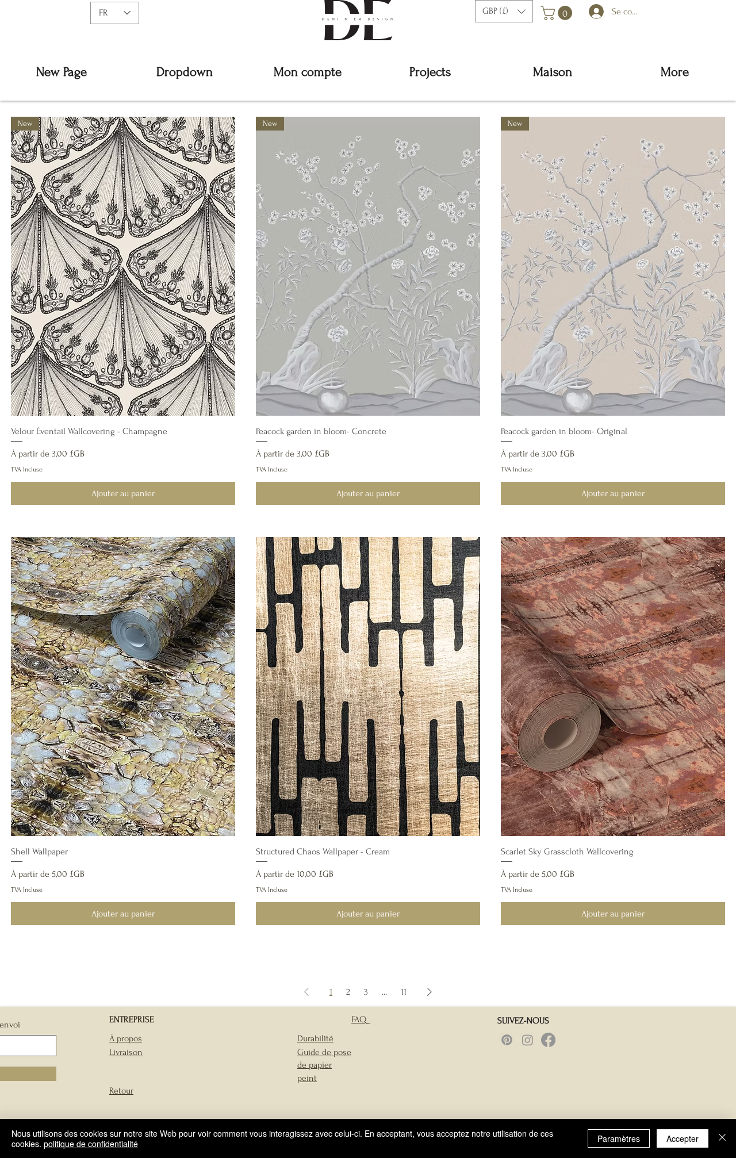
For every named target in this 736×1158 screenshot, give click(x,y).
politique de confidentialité (91, 1143)
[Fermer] (722, 1138)
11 (404, 992)
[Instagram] (527, 1040)
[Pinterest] (507, 1040)
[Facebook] (548, 1040)
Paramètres (618, 1138)
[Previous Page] (306, 991)
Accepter (682, 1138)
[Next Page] (429, 991)
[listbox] (504, 11)
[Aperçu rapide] (123, 686)
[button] (504, 11)
